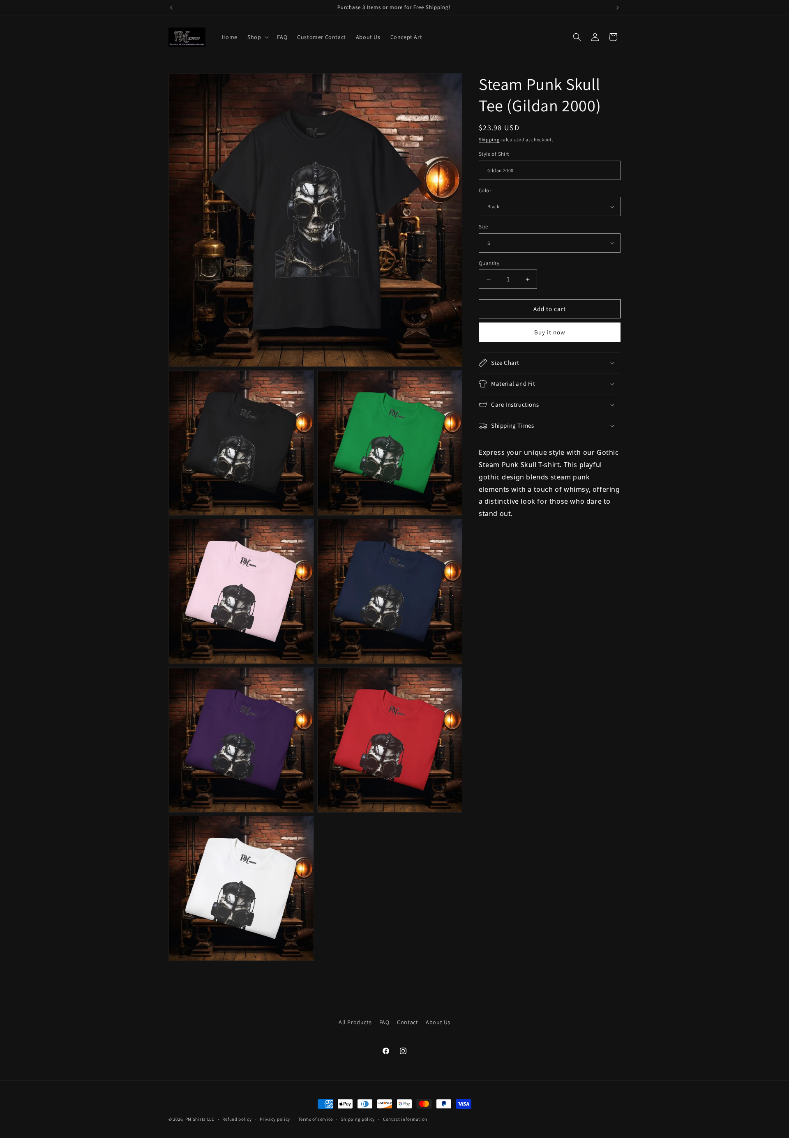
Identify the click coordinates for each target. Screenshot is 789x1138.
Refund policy (236, 1119)
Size (483, 226)
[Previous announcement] (171, 8)
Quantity (489, 263)
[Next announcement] (618, 8)
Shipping (489, 139)
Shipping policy (358, 1119)
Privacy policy (275, 1119)
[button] (257, 37)
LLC (211, 1119)
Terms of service (315, 1119)
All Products (355, 1022)
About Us (438, 1022)
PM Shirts (195, 1119)
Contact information (405, 1119)
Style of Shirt (494, 153)
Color (485, 190)
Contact (407, 1022)
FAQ (384, 1022)
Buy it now (549, 332)
